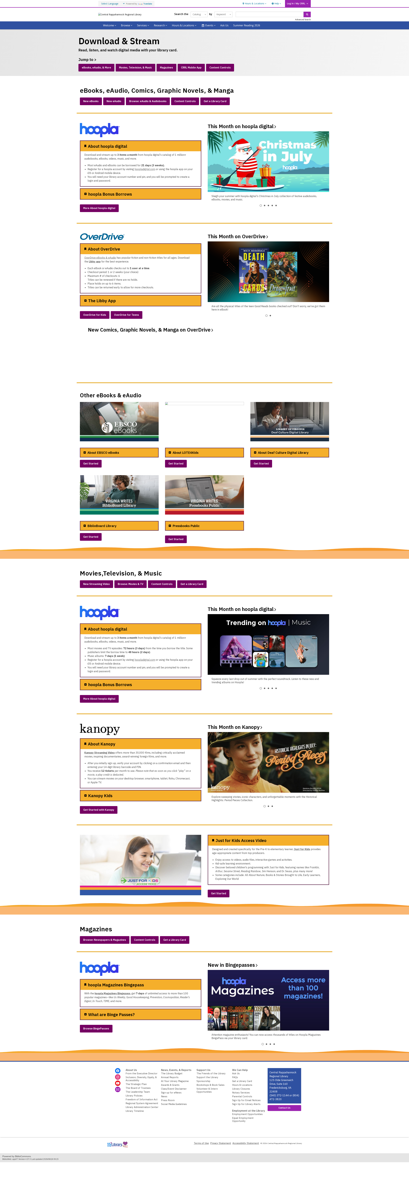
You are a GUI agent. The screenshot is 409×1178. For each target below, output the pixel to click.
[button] (254, 3)
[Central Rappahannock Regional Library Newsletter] (117, 1089)
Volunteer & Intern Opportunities (207, 1090)
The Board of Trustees (138, 1087)
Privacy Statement (220, 1143)
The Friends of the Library (211, 1073)
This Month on (237, 236)
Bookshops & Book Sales (210, 1084)
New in (231, 964)
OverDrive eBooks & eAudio (100, 257)
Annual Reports (169, 1077)
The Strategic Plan (136, 1084)
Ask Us (224, 25)
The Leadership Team (138, 1091)
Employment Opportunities (247, 1114)
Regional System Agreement (142, 1103)
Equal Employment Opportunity (243, 1119)
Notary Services (241, 1092)
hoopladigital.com (145, 169)
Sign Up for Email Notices (246, 1100)
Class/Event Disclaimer (174, 1088)
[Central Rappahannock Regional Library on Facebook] (117, 1070)
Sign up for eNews (171, 1092)
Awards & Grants (170, 1084)
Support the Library (207, 1077)
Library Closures (241, 1088)
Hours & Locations (242, 1084)
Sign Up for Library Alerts (246, 1104)
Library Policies (134, 1095)
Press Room (168, 1100)
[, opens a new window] (117, 1148)
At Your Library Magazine (175, 1081)
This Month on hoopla (241, 126)
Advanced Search (303, 19)
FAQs (235, 1077)
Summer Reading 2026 (246, 25)
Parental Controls (242, 1096)
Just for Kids (302, 849)
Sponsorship (203, 1081)
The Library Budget (171, 1073)
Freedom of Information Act (142, 1099)
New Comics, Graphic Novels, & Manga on (149, 329)
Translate (147, 3)
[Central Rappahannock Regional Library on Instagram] (117, 1077)
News (164, 1096)
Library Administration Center (142, 1107)
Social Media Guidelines (174, 1104)
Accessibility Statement (245, 1143)
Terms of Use (201, 1143)
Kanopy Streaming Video (99, 752)
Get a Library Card (242, 1081)
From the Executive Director (141, 1073)
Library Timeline (135, 1110)
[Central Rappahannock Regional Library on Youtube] (117, 1083)
